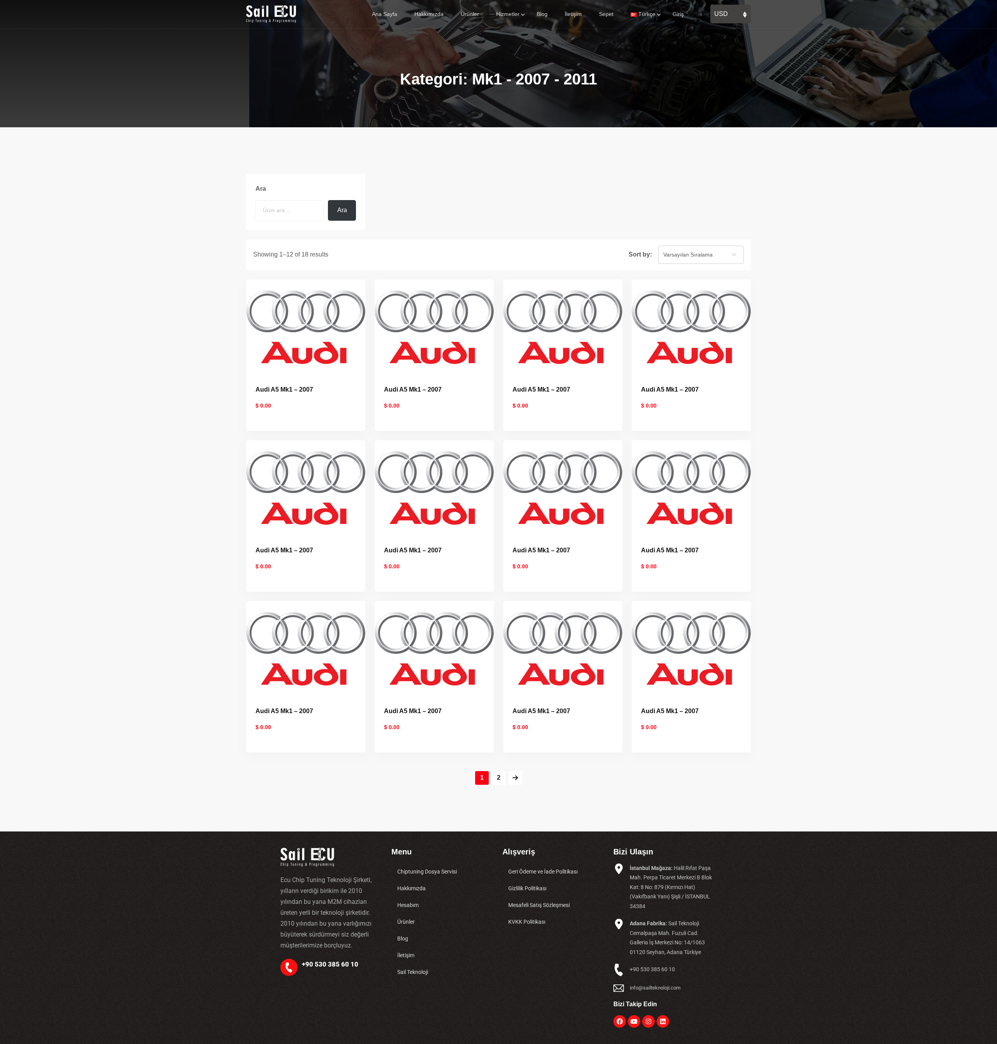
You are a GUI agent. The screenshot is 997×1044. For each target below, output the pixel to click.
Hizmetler (508, 14)
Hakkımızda (429, 14)
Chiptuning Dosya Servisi (427, 871)
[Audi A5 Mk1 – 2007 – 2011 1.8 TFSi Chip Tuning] (305, 326)
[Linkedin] (663, 1021)
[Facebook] (619, 1021)
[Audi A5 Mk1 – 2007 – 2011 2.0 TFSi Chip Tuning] (691, 487)
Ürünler (470, 14)
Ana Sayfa (384, 14)
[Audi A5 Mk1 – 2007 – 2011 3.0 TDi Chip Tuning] (691, 648)
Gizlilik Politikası (527, 888)
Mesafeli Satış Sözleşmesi (539, 905)
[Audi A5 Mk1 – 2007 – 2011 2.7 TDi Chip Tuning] (434, 648)
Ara (260, 188)
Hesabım (408, 905)
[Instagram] (648, 1021)
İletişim (573, 14)
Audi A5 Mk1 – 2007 (284, 389)
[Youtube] (634, 1021)
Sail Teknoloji (412, 972)
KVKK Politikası (526, 922)
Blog (542, 14)
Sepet (606, 14)
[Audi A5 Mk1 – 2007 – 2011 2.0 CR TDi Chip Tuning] (562, 326)
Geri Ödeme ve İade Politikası (543, 871)
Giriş (678, 14)
